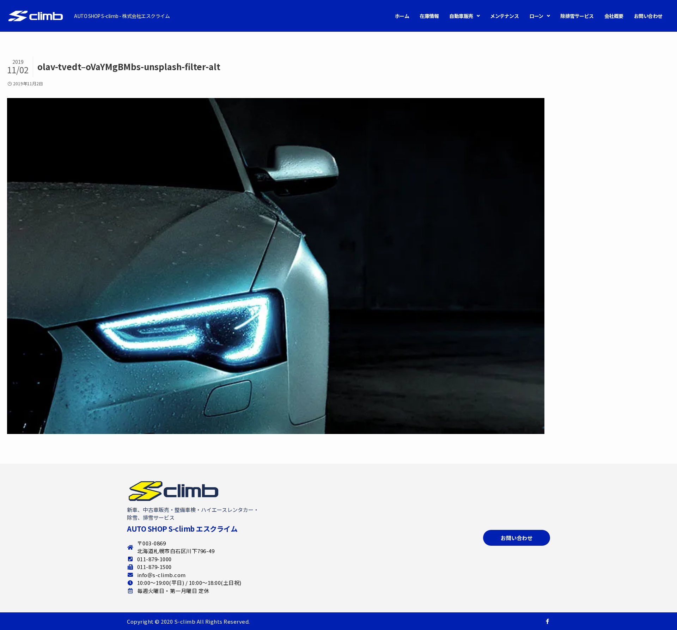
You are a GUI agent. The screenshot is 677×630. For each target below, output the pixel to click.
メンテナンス (504, 15)
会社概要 (613, 15)
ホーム (402, 15)
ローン (536, 15)
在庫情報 (429, 15)
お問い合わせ (648, 15)
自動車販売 (461, 15)
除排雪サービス (577, 15)
